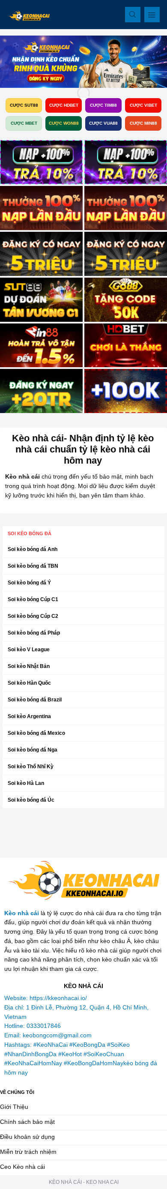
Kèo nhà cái (21, 913)
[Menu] (152, 14)
